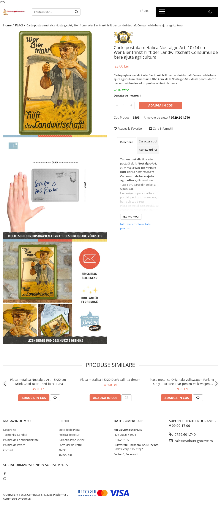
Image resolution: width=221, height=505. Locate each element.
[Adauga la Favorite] (55, 397)
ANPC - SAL (65, 455)
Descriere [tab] (126, 142)
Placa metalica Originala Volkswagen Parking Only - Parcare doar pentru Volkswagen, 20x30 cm (182, 382)
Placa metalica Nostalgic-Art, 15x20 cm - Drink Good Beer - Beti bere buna (39, 382)
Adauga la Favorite (129, 128)
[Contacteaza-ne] (210, 11)
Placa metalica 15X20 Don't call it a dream (110, 380)
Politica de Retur (68, 435)
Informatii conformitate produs (135, 226)
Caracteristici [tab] (148, 141)
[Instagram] (4, 479)
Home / (8, 25)
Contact (8, 450)
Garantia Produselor (71, 440)
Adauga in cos (160, 105)
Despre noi (10, 430)
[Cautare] (77, 12)
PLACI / (20, 25)
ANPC (62, 450)
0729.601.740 (185, 434)
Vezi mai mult (131, 216)
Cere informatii (162, 128)
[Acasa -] (14, 12)
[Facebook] (4, 473)
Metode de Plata (69, 430)
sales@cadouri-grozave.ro (193, 441)
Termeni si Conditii (15, 435)
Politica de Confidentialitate (21, 440)
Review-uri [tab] (148, 150)
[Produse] (162, 13)
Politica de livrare (14, 445)
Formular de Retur (70, 445)
